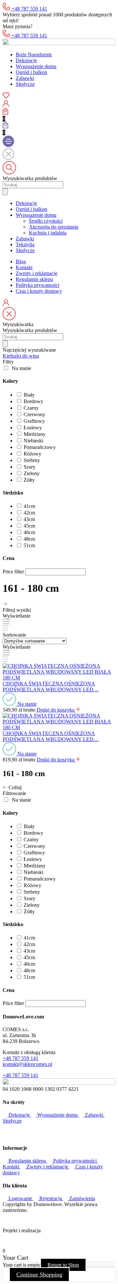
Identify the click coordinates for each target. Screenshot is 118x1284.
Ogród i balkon (31, 72)
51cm (29, 545)
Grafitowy (34, 421)
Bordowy (33, 401)
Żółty (29, 480)
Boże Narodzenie (34, 54)
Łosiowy (33, 427)
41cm (29, 506)
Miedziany (35, 434)
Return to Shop (63, 1265)
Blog (21, 261)
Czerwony (34, 414)
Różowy (32, 453)
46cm (29, 532)
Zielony (32, 473)
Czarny (31, 408)
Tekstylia (25, 244)
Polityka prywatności (37, 285)
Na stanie (21, 368)
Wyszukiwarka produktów (30, 178)
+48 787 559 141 (20, 1058)
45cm (29, 526)
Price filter (13, 571)
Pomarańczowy (40, 447)
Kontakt (24, 267)
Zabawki (25, 78)
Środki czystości (46, 221)
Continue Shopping (39, 1274)
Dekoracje (26, 60)
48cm (29, 539)
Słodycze (25, 84)
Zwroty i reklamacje (36, 273)
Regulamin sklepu (34, 279)
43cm (29, 519)
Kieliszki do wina (21, 356)
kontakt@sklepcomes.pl (27, 1064)
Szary (29, 467)
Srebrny (32, 460)
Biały (29, 395)
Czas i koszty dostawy (39, 291)
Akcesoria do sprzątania (53, 227)
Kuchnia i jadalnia (48, 232)
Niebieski (33, 440)
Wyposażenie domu (36, 66)
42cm (29, 512)
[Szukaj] (5, 191)
